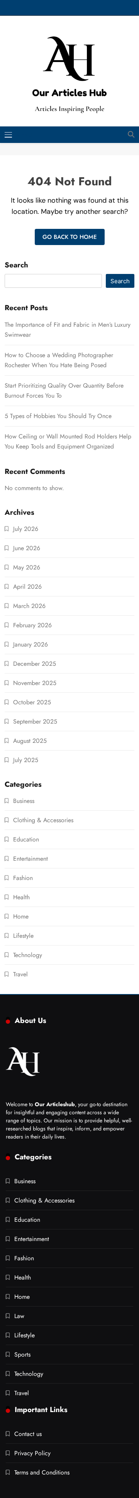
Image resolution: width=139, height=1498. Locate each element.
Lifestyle (23, 935)
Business (23, 800)
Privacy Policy (32, 1453)
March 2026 (29, 605)
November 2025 (34, 682)
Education (26, 839)
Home (21, 916)
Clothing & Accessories (43, 820)
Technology (27, 955)
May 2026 (26, 567)
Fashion (23, 877)
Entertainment (30, 858)
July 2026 (25, 528)
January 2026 (30, 644)
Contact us (28, 1433)
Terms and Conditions (42, 1472)
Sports (22, 1354)
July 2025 (25, 760)
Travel (20, 974)
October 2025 (32, 702)
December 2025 (34, 663)
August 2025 (30, 740)
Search (16, 265)
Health (21, 897)
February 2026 (32, 625)
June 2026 (26, 548)
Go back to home (69, 237)
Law (19, 1316)
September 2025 (35, 721)
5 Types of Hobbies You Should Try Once (58, 415)
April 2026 (27, 586)
